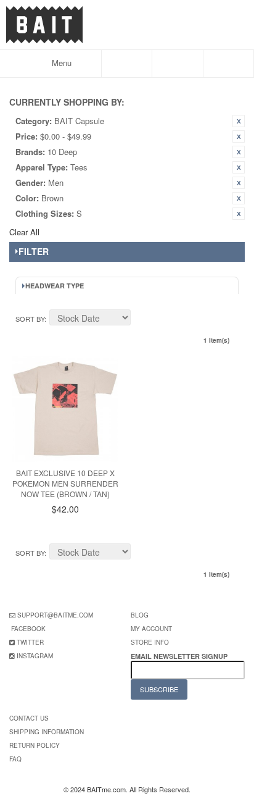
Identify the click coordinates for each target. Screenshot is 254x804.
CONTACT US (29, 718)
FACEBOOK (28, 628)
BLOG (140, 615)
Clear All (24, 232)
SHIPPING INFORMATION (46, 731)
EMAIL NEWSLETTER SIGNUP (180, 656)
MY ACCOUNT (151, 628)
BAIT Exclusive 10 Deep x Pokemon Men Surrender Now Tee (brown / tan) (65, 483)
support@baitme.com (55, 615)
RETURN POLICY (34, 745)
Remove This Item (238, 121)
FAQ (15, 759)
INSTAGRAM (35, 655)
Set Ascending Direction (142, 319)
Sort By (29, 319)
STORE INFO (150, 642)
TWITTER (30, 642)
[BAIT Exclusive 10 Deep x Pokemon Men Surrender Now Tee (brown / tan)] (65, 409)
